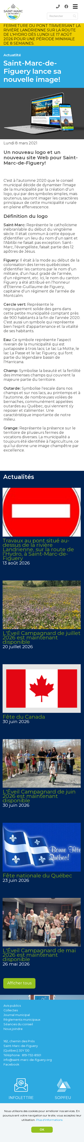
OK (42, 1129)
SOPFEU (63, 1098)
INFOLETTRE (21, 1098)
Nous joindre (13, 1029)
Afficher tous (19, 983)
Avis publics (12, 1005)
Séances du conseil (18, 1024)
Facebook (11, 1064)
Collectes (11, 1010)
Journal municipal (17, 1015)
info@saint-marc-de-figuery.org (28, 1060)
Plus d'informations (49, 1120)
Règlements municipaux (22, 1019)
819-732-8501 (31, 1055)
